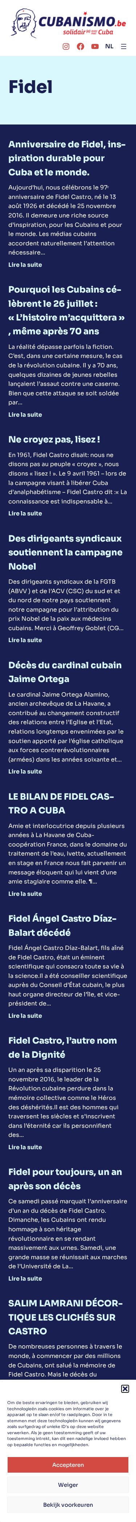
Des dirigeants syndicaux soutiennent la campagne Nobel (65, 552)
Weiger (68, 1484)
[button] (125, 1388)
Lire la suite (25, 265)
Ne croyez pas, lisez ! (54, 439)
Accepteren (68, 1464)
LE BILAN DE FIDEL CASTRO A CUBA (61, 803)
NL (109, 46)
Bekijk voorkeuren (68, 1504)
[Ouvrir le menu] (123, 46)
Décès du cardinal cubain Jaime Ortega (65, 672)
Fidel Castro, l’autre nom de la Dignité (62, 1047)
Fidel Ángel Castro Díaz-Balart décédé (62, 925)
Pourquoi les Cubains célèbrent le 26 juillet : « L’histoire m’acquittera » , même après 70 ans (66, 310)
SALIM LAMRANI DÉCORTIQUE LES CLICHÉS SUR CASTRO (65, 1317)
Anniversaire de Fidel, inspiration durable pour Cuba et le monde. (66, 158)
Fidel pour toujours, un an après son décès (65, 1179)
